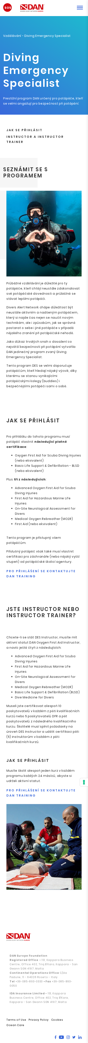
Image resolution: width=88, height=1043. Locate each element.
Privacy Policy (39, 1020)
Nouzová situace (9, 9)
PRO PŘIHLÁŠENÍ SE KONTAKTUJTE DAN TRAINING (41, 573)
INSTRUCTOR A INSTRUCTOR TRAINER (35, 139)
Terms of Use (16, 1020)
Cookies (57, 1020)
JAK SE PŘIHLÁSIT (24, 130)
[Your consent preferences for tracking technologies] (84, 782)
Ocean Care (15, 1025)
